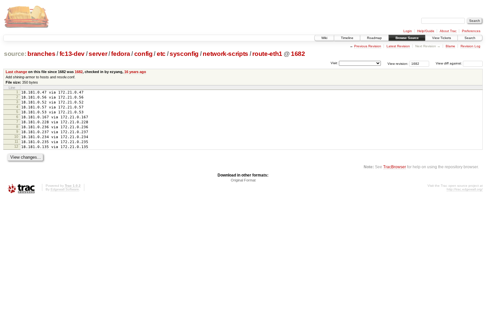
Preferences (471, 31)
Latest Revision (398, 46)
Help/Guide (425, 31)
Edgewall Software (65, 189)
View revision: (397, 63)
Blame (450, 46)
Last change (16, 72)
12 (16, 146)
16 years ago (135, 72)
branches (41, 53)
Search (470, 38)
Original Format (243, 180)
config (143, 53)
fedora (120, 53)
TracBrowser (394, 167)
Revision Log (470, 46)
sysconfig (184, 53)
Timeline (347, 38)
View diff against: (449, 63)
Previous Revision (367, 46)
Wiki (324, 38)
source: (15, 53)
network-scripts (225, 53)
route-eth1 (267, 53)
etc (161, 53)
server (98, 53)
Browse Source (407, 38)
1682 (298, 53)
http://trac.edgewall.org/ (465, 189)
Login (407, 31)
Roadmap (374, 38)
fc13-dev (72, 53)
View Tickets (441, 38)
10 (16, 136)
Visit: (334, 63)
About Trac (448, 31)
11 (16, 141)
